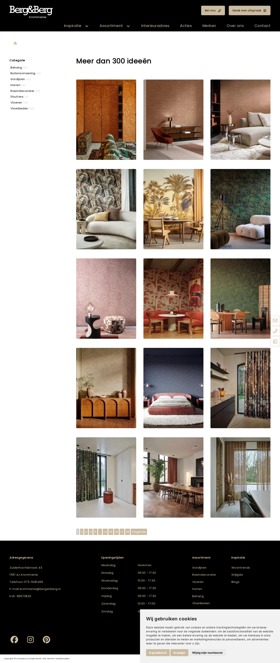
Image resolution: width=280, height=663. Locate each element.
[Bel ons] (275, 331)
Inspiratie (73, 25)
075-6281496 (33, 582)
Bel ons (210, 10)
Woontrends (240, 568)
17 (122, 532)
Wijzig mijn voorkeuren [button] (207, 652)
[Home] (15, 43)
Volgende (139, 532)
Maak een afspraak (247, 10)
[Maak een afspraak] (275, 342)
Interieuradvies (155, 25)
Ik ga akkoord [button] (158, 652)
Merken (209, 25)
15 (110, 532)
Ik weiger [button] (179, 652)
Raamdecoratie (204, 575)
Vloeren (198, 582)
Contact (262, 25)
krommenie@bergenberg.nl (40, 589)
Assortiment (111, 25)
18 (127, 532)
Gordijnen (199, 568)
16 (116, 532)
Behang (198, 596)
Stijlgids (237, 575)
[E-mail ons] (275, 321)
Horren (197, 589)
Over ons (235, 25)
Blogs (235, 582)
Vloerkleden (201, 603)
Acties (186, 25)
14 (105, 532)
